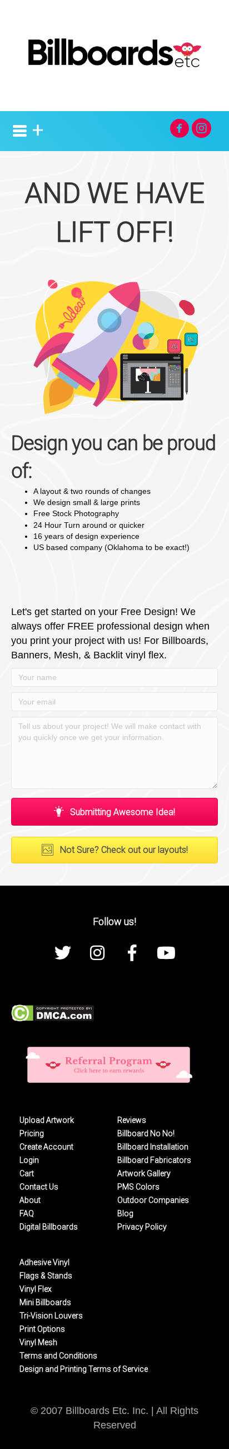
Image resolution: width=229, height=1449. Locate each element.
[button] (179, 128)
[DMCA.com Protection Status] (52, 1012)
